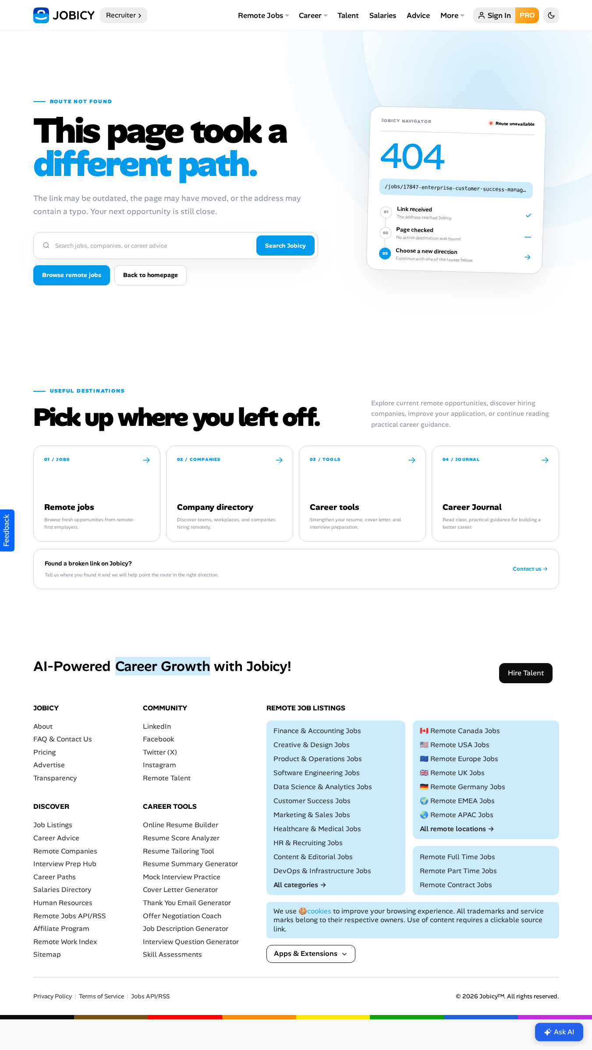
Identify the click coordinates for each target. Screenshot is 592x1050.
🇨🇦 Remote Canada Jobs (460, 731)
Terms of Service (101, 996)
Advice (418, 15)
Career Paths (54, 877)
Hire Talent (526, 673)
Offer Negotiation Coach (182, 916)
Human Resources (62, 903)
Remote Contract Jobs (456, 885)
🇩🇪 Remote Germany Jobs (462, 787)
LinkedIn (157, 726)
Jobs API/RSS (150, 996)
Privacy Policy (52, 996)
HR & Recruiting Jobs (308, 843)
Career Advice (56, 838)
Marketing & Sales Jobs (311, 815)
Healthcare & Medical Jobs (317, 829)
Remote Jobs (260, 15)
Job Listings (52, 825)
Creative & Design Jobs (311, 745)
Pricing (44, 752)
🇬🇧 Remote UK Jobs (452, 773)
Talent (348, 15)
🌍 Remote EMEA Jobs (457, 801)
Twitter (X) (160, 752)
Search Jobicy (285, 245)
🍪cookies (314, 911)
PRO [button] (527, 15)
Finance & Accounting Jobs (317, 731)
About (43, 726)
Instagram (159, 765)
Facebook (158, 739)
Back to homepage (150, 275)
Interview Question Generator (191, 942)
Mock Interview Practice (181, 877)
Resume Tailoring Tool (178, 851)
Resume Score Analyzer (181, 838)
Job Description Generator (185, 928)
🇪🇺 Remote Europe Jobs (459, 759)
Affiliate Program (61, 928)
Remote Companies (65, 851)
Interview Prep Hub (64, 864)
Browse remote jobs (71, 275)
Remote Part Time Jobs (458, 871)
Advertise (49, 765)
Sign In (499, 15)
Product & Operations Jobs (317, 759)
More (449, 15)
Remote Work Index (65, 942)
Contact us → (530, 568)
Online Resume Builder (180, 825)
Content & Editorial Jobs (313, 857)
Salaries (382, 15)
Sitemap (47, 955)
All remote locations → (457, 829)
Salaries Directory (62, 890)
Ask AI (564, 1031)
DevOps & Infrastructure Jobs (322, 871)
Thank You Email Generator (187, 903)
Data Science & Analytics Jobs (322, 787)
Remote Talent (167, 778)
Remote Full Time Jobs (457, 857)
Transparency (55, 778)
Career (310, 15)
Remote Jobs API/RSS (69, 916)
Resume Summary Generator (190, 864)
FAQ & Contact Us (62, 739)
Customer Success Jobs (312, 801)
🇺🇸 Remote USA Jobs (454, 745)
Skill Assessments (172, 955)
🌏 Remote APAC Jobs (456, 815)
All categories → (299, 885)
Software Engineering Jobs (316, 773)
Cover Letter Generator (180, 890)
